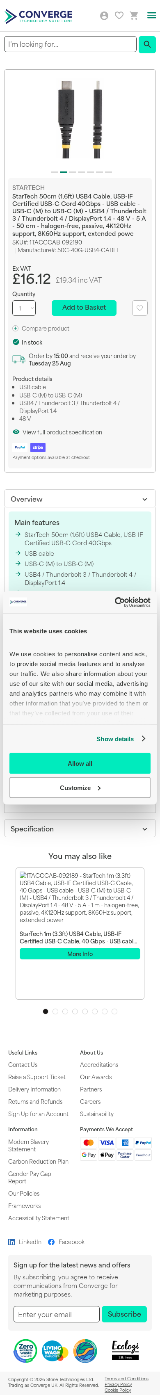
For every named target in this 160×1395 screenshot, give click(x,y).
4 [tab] (75, 1011)
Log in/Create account (104, 16)
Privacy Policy (118, 1384)
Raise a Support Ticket (37, 1076)
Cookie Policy (118, 1389)
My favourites (119, 15)
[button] (52, 171)
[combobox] (70, 44)
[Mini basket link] (134, 16)
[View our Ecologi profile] (125, 1350)
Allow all (80, 763)
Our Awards (96, 1076)
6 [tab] (95, 1011)
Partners (91, 1088)
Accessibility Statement (38, 1217)
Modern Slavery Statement (28, 1145)
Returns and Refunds (35, 1101)
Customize (75, 787)
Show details (115, 738)
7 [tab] (104, 1011)
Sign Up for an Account (38, 1113)
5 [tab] (85, 1011)
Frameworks (24, 1205)
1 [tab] (45, 1011)
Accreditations (99, 1064)
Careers (90, 1101)
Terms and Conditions (127, 1378)
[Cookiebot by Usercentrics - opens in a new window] (115, 602)
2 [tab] (55, 1011)
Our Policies (23, 1193)
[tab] (80, 498)
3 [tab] (65, 1011)
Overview (27, 498)
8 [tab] (114, 1011)
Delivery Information (34, 1088)
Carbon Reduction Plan (38, 1161)
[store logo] (39, 16)
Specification (32, 828)
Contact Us (22, 1064)
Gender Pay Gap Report (29, 1177)
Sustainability (97, 1113)
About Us (91, 1052)
